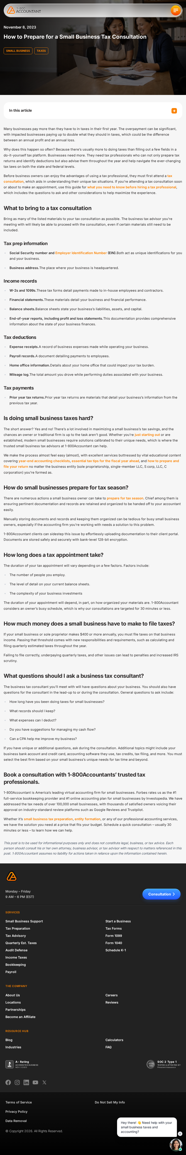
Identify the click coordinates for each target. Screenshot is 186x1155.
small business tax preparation (48, 819)
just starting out (147, 435)
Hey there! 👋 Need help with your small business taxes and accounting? (146, 1127)
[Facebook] (8, 1082)
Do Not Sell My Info (110, 1102)
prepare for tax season (125, 498)
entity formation (87, 819)
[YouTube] (35, 1082)
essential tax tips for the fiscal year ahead (105, 461)
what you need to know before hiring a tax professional (131, 187)
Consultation (159, 894)
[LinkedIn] (26, 1082)
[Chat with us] (176, 1145)
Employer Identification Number (81, 253)
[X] (44, 1082)
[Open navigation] (176, 10)
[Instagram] (17, 1082)
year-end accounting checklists (44, 461)
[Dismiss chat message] (180, 1133)
